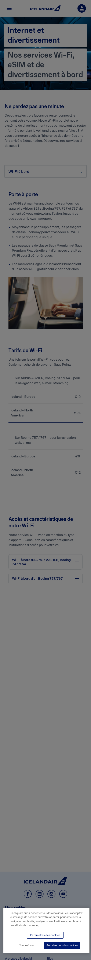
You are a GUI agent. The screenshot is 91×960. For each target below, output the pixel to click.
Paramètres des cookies (45, 935)
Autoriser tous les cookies (62, 945)
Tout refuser (26, 945)
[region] (46, 930)
